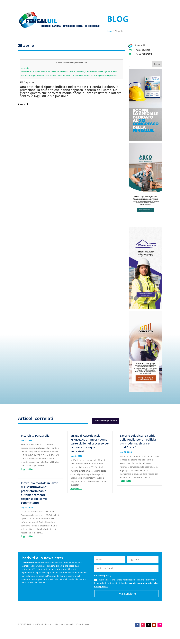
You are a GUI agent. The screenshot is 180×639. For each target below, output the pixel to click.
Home (109, 31)
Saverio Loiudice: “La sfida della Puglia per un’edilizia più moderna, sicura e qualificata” (138, 441)
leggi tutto (27, 469)
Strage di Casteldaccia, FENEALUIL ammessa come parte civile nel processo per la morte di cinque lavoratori (89, 443)
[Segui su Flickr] (160, 625)
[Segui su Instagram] (143, 625)
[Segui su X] (148, 625)
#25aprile (25, 68)
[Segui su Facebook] (137, 625)
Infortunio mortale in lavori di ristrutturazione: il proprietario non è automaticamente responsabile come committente (39, 493)
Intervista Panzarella (35, 435)
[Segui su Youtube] (154, 625)
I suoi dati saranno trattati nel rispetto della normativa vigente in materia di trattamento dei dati (126, 583)
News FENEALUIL (144, 54)
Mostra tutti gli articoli (106, 420)
